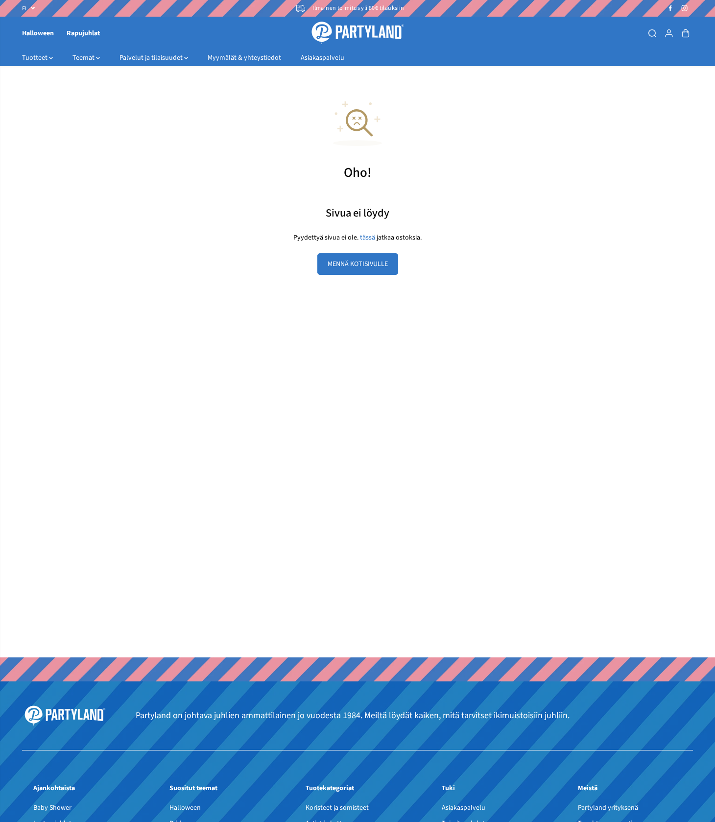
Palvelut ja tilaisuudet (151, 58)
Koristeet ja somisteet (337, 808)
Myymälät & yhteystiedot (244, 58)
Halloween (38, 33)
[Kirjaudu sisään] (669, 33)
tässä (367, 237)
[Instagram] (685, 8)
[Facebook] (670, 8)
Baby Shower (52, 808)
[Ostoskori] (685, 33)
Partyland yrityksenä (608, 808)
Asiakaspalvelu (322, 58)
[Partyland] (358, 33)
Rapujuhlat (83, 33)
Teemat (84, 58)
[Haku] (652, 33)
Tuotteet (35, 58)
